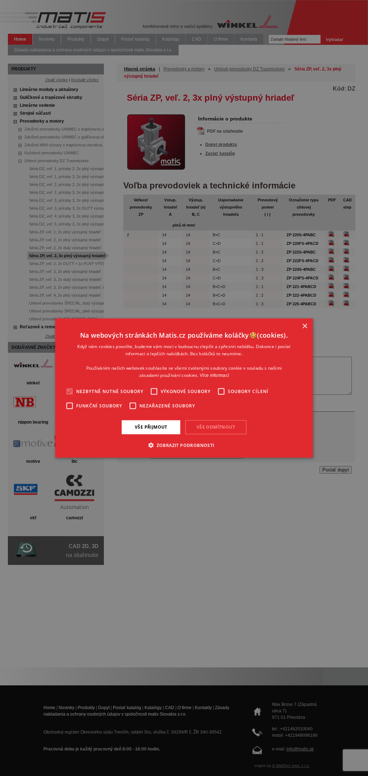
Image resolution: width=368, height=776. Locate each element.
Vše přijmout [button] (151, 427)
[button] (183, 444)
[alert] (184, 388)
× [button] (304, 326)
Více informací (214, 375)
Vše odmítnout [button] (216, 427)
